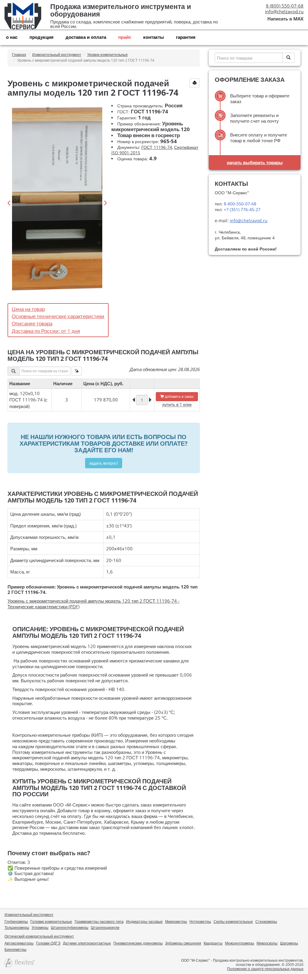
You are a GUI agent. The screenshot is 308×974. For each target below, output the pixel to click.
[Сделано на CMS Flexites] (20, 963)
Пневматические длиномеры (138, 943)
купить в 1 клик (177, 404)
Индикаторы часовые (144, 921)
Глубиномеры (16, 921)
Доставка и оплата (86, 37)
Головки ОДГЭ (48, 943)
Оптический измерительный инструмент (39, 936)
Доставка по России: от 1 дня (46, 330)
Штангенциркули (105, 927)
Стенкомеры (266, 921)
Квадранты (213, 943)
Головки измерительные (51, 921)
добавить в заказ (179, 396)
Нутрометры (200, 921)
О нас (11, 37)
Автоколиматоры (19, 943)
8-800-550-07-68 (239, 204)
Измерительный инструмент (29, 914)
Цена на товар (28, 309)
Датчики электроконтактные (87, 943)
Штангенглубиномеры (69, 927)
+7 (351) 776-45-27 (241, 209)
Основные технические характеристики (58, 316)
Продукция (41, 37)
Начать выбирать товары (255, 162)
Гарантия (186, 37)
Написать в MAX (285, 19)
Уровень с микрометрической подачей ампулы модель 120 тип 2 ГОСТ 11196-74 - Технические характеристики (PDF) (94, 604)
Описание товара (32, 323)
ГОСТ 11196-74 (156, 147)
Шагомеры (289, 943)
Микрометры (176, 921)
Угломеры (40, 927)
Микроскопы (267, 943)
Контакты (153, 37)
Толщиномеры (17, 927)
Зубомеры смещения (183, 943)
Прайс (124, 37)
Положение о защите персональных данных (265, 968)
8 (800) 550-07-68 (284, 6)
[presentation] (9, 203)
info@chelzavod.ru (284, 11)
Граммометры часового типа (99, 921)
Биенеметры (15, 949)
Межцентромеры (239, 943)
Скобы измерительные (233, 921)
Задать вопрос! (103, 463)
